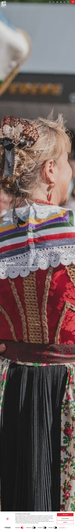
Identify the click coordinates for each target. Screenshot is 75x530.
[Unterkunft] (64, 2)
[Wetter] (53, 2)
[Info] (50, 2)
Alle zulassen (65, 514)
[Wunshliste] (68, 2)
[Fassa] (3, 4)
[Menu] (73, 2)
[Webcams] (57, 2)
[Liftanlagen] (61, 2)
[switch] (34, 528)
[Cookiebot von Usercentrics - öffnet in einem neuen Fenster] (7, 528)
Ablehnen (65, 522)
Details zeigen (62, 527)
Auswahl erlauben (65, 518)
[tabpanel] (37, 265)
